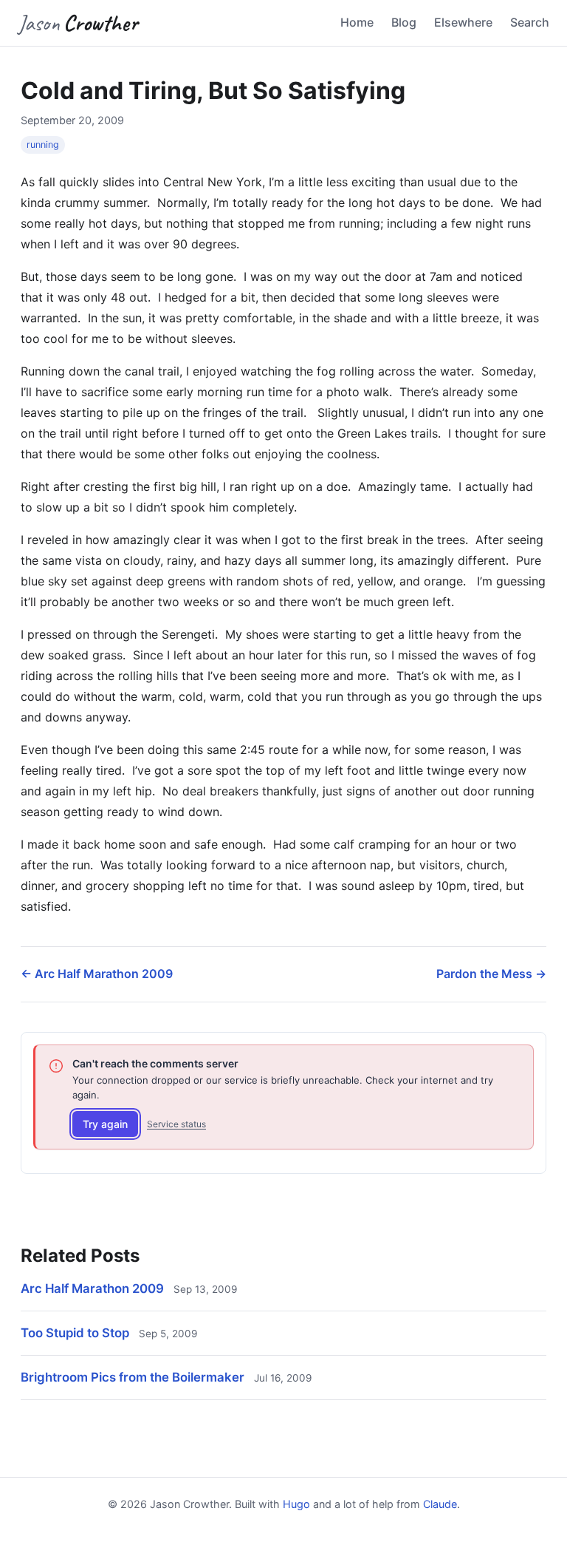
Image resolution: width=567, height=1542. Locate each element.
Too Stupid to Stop (75, 1332)
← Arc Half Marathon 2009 (97, 973)
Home (357, 22)
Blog (403, 22)
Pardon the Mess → (491, 973)
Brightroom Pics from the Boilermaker (132, 1377)
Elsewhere (463, 22)
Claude (440, 1504)
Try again (105, 1124)
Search (529, 22)
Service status (176, 1124)
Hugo (296, 1504)
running (43, 144)
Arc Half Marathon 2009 (92, 1288)
